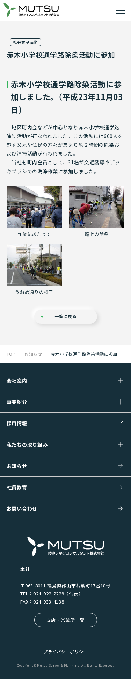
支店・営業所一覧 (65, 619)
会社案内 (17, 380)
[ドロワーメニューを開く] (120, 10)
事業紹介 (17, 401)
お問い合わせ (22, 508)
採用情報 (17, 423)
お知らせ (17, 465)
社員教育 (17, 487)
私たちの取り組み (27, 444)
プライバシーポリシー (65, 652)
